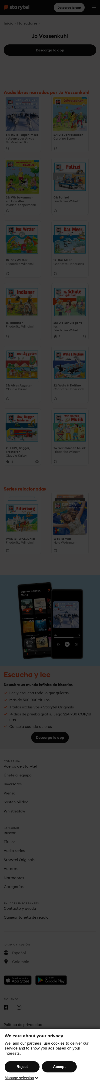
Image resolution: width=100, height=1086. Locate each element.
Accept (59, 1067)
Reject (22, 1067)
